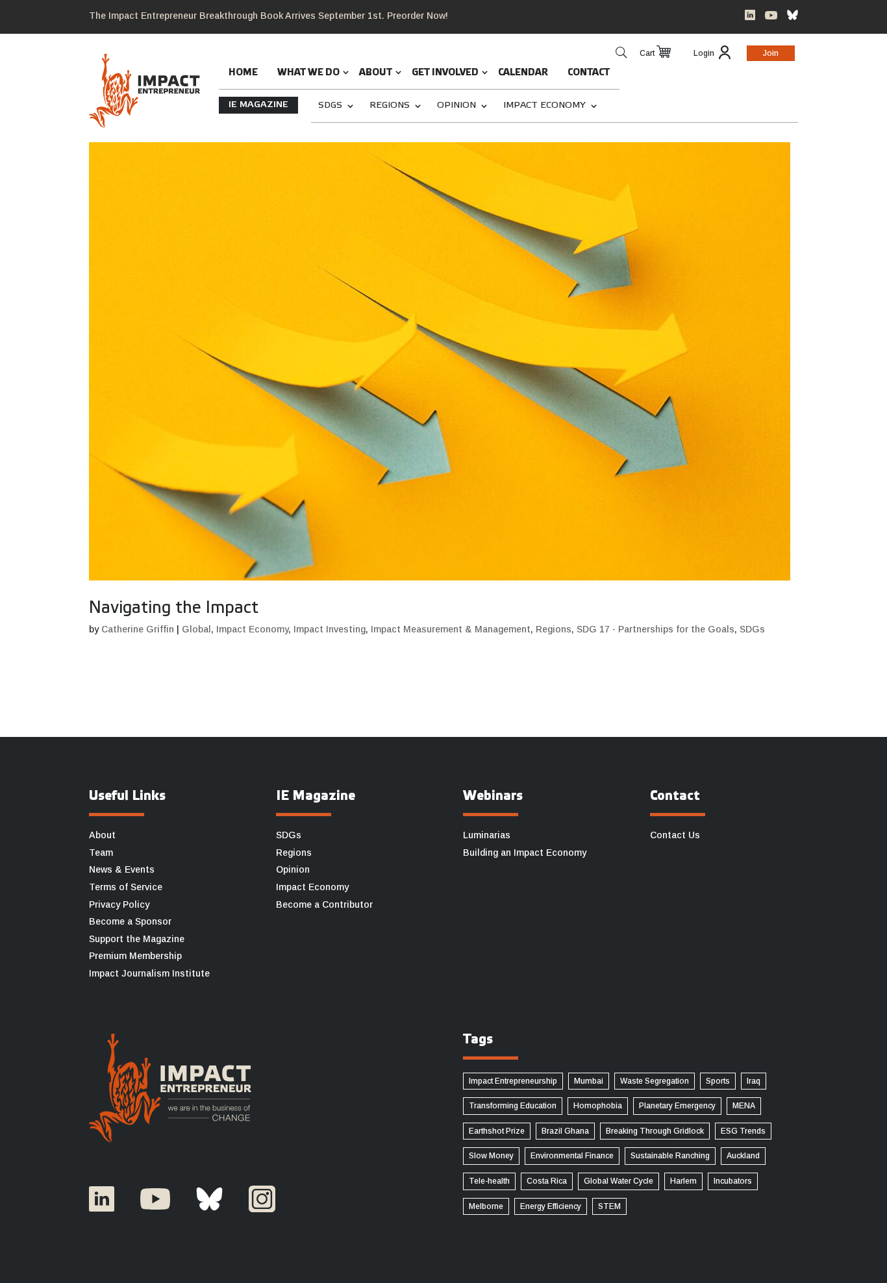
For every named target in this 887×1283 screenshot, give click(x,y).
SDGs (330, 105)
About (375, 73)
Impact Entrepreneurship (513, 1081)
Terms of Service (125, 887)
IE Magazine (258, 105)
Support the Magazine (136, 939)
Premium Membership (135, 956)
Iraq (753, 1081)
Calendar (523, 73)
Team (101, 852)
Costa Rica (547, 1181)
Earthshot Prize (497, 1131)
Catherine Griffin (137, 629)
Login (703, 53)
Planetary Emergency (677, 1105)
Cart (647, 53)
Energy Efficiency (550, 1206)
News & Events (122, 869)
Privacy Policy (119, 904)
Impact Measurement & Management (451, 629)
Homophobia (597, 1105)
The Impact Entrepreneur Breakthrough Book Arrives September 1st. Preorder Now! (268, 15)
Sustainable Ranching (670, 1155)
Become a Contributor (324, 904)
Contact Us (675, 835)
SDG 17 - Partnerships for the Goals (655, 629)
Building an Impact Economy (524, 852)
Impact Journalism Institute (149, 973)
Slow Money (491, 1155)
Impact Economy (544, 105)
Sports (718, 1081)
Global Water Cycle (618, 1181)
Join (771, 53)
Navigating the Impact (173, 608)
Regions (389, 105)
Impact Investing (330, 629)
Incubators (733, 1181)
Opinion (456, 105)
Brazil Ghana (565, 1131)
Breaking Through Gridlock (655, 1131)
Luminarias (486, 835)
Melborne (486, 1206)
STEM (609, 1206)
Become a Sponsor (130, 921)
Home (243, 73)
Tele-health (489, 1181)
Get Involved (445, 73)
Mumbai (588, 1081)
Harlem (683, 1181)
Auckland (743, 1155)
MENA (743, 1105)
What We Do (308, 73)
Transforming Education (512, 1105)
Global (196, 629)
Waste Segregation (654, 1081)
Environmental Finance (572, 1155)
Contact (589, 73)
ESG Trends (743, 1131)
